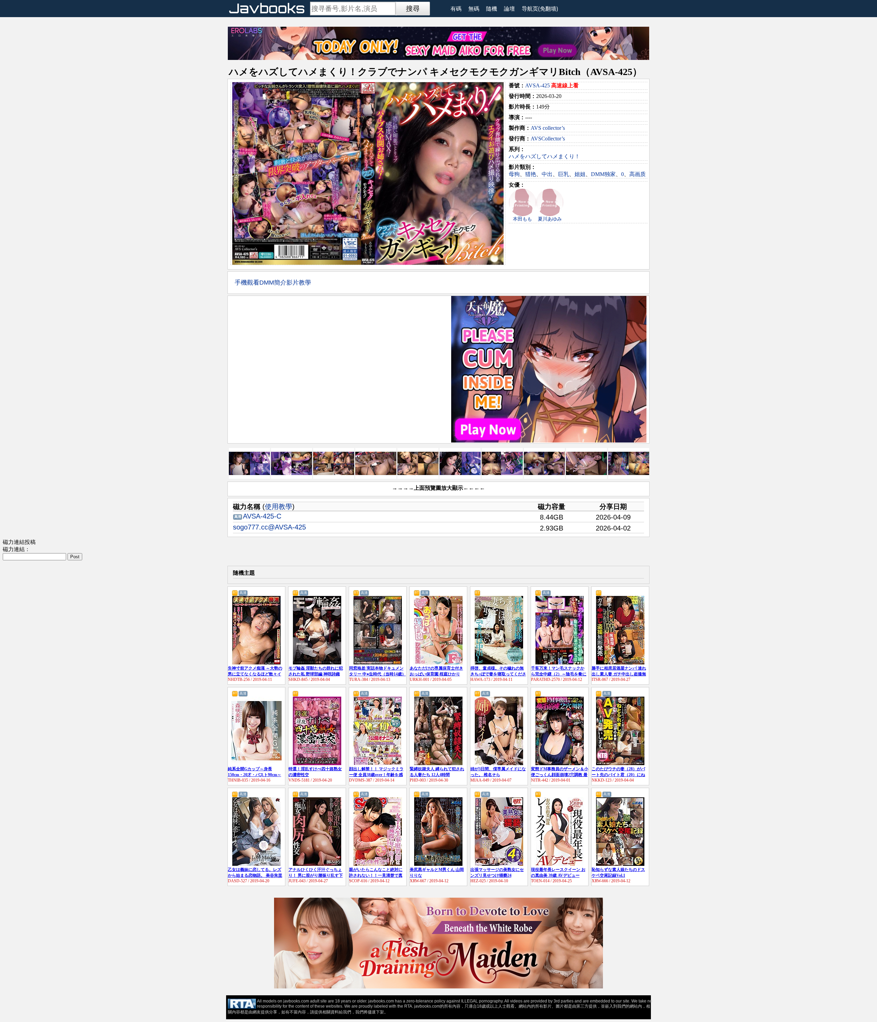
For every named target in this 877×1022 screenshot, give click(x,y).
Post (74, 556)
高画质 (637, 174)
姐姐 (580, 174)
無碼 (473, 8)
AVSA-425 (537, 85)
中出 (547, 174)
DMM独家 (603, 174)
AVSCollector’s (548, 138)
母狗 (514, 174)
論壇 (509, 8)
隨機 (491, 8)
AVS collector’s (548, 128)
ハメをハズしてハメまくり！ (544, 156)
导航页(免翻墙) (540, 8)
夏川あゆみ (550, 219)
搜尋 (413, 8)
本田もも (522, 219)
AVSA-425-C (262, 516)
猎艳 (530, 174)
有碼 (455, 8)
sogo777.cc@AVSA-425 (269, 527)
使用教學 (278, 506)
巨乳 (563, 174)
